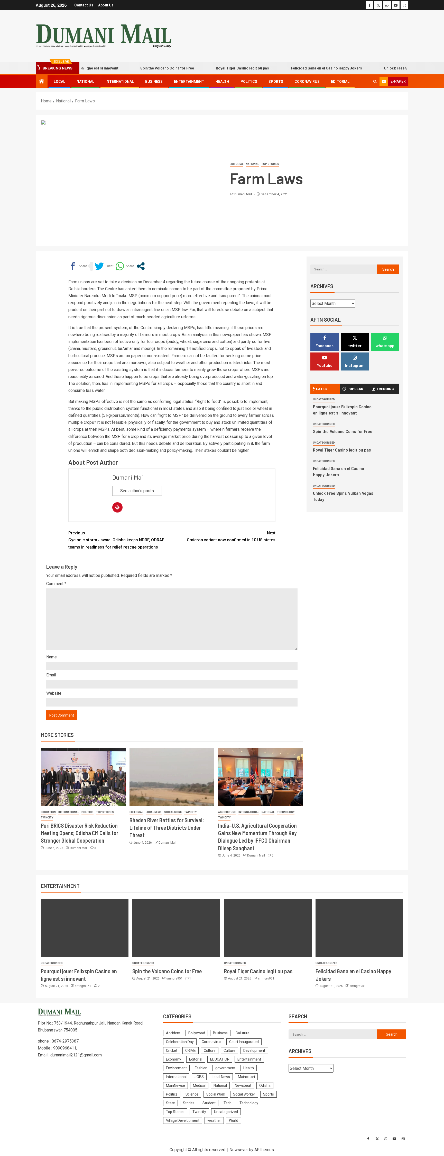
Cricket (171, 1050)
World (233, 1120)
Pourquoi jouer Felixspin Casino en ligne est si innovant (342, 410)
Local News (154, 812)
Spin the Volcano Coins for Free (147, 68)
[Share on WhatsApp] (124, 266)
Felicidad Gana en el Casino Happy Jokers (306, 68)
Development (254, 1050)
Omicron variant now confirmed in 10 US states (231, 536)
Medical (199, 1085)
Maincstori (246, 1077)
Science (192, 1094)
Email (51, 675)
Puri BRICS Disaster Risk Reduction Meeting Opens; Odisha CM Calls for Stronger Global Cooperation (79, 833)
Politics (248, 82)
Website (53, 693)
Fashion (201, 1068)
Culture (210, 1050)
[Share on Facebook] (77, 266)
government (225, 1068)
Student (209, 1103)
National (85, 82)
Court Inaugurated (244, 1042)
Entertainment (189, 82)
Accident (173, 1033)
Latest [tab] (322, 388)
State (170, 1103)
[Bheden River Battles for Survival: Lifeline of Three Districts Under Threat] (172, 777)
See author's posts (137, 490)
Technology (285, 812)
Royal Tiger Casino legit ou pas (222, 68)
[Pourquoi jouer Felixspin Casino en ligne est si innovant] (84, 928)
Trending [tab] (385, 388)
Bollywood (196, 1033)
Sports (276, 82)
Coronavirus (307, 82)
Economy (173, 1059)
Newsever (238, 1149)
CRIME (190, 1050)
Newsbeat (243, 1085)
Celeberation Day (180, 1042)
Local (59, 82)
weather (214, 1120)
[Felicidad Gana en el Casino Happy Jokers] (359, 928)
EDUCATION (48, 812)
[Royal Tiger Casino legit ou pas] (268, 928)
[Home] (41, 81)
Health (222, 82)
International (120, 82)
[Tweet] (104, 266)
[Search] (375, 81)
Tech (228, 1103)
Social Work (173, 812)
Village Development (182, 1120)
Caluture (242, 1033)
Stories (189, 1103)
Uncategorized (324, 399)
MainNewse (175, 1085)
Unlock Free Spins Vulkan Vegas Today (397, 68)
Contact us (83, 5)
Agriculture (227, 812)
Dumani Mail (243, 194)
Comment (56, 583)
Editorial (340, 82)
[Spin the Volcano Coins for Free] (176, 928)
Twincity (47, 817)
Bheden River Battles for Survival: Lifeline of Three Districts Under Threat (167, 828)
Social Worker (244, 1094)
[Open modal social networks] (140, 266)
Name (51, 657)
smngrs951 (83, 986)
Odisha (265, 1085)
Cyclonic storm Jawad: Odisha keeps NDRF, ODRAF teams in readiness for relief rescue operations (116, 540)
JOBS (199, 1077)
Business (154, 82)
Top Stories (270, 164)
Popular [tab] (355, 388)
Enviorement (176, 1068)
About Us (106, 5)
